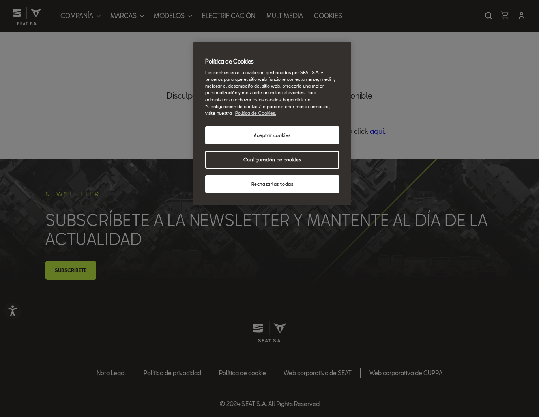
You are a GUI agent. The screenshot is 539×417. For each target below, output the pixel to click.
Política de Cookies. (255, 113)
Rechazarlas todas (272, 184)
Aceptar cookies (272, 135)
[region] (272, 124)
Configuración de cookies (272, 159)
